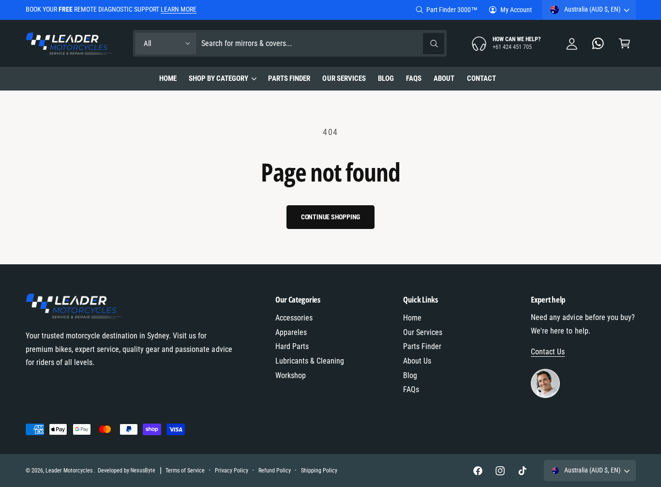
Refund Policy (274, 470)
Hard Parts (292, 346)
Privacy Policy (231, 470)
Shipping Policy (319, 470)
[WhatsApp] (598, 43)
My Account (516, 10)
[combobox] (322, 43)
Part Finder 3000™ (452, 10)
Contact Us (548, 351)
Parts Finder (422, 346)
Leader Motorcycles (69, 470)
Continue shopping (331, 217)
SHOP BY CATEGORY (218, 78)
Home (412, 317)
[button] (624, 43)
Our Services (422, 332)
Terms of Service (185, 470)
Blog (410, 375)
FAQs (411, 389)
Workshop (290, 375)
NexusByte (143, 470)
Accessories (294, 317)
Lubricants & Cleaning (309, 360)
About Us (417, 360)
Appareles (291, 332)
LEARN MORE (178, 9)
